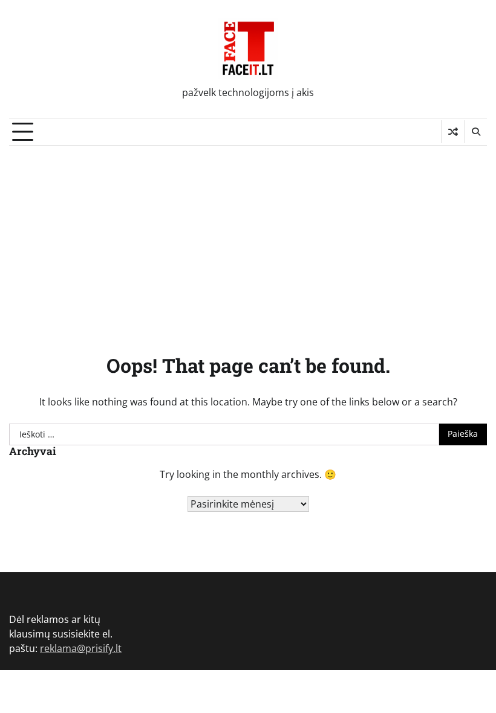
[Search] (475, 131)
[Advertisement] (248, 236)
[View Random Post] (453, 131)
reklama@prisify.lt (81, 648)
